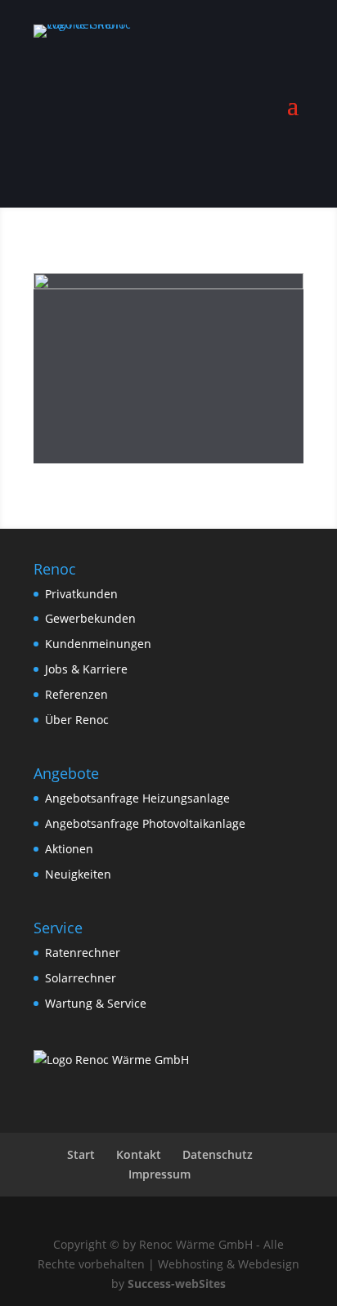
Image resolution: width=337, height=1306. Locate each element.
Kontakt (138, 1154)
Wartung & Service (95, 1003)
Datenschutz (217, 1154)
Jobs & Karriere (86, 669)
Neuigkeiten (78, 874)
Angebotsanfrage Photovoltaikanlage (145, 823)
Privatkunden (81, 594)
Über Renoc (77, 719)
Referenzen (76, 694)
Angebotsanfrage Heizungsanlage (137, 798)
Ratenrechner (82, 952)
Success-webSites (177, 1283)
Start (81, 1154)
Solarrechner (80, 978)
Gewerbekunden (90, 618)
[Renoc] (111, 1059)
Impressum (159, 1174)
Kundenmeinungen (98, 643)
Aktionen (69, 849)
